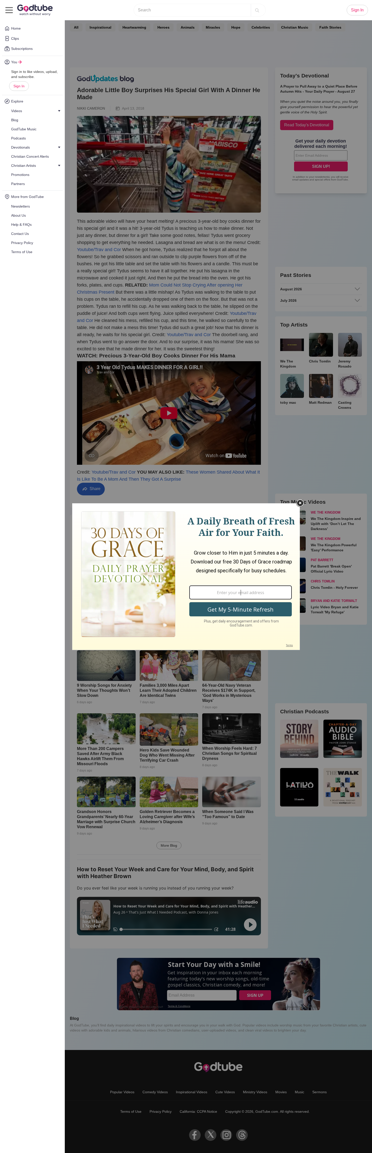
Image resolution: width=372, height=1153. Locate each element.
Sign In (19, 86)
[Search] (257, 10)
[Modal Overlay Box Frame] (186, 576)
